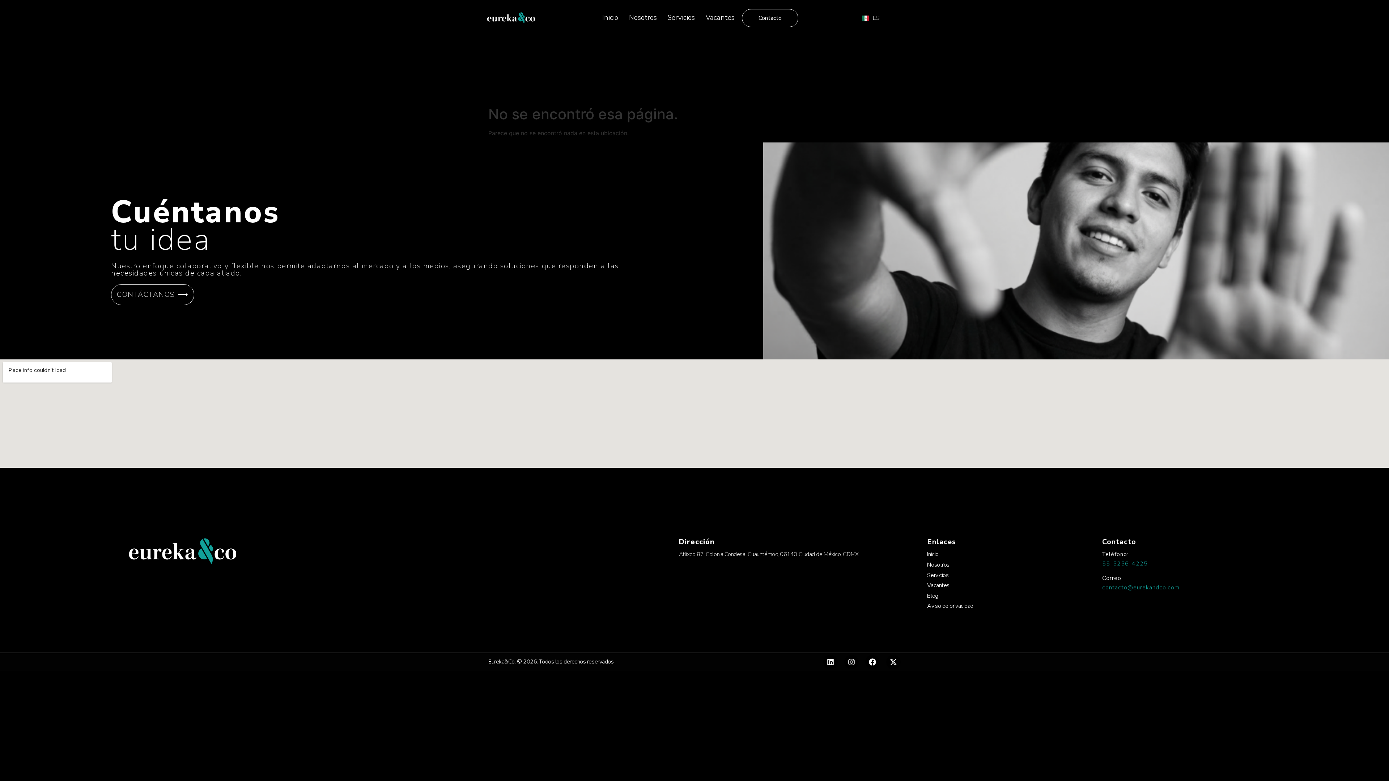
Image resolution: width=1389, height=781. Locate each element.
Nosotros (643, 17)
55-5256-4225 (1125, 564)
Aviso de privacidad (950, 606)
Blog (932, 596)
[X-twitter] (893, 662)
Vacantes (720, 17)
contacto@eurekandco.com (1141, 588)
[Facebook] (872, 662)
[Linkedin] (830, 662)
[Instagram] (851, 662)
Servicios (681, 17)
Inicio (610, 17)
